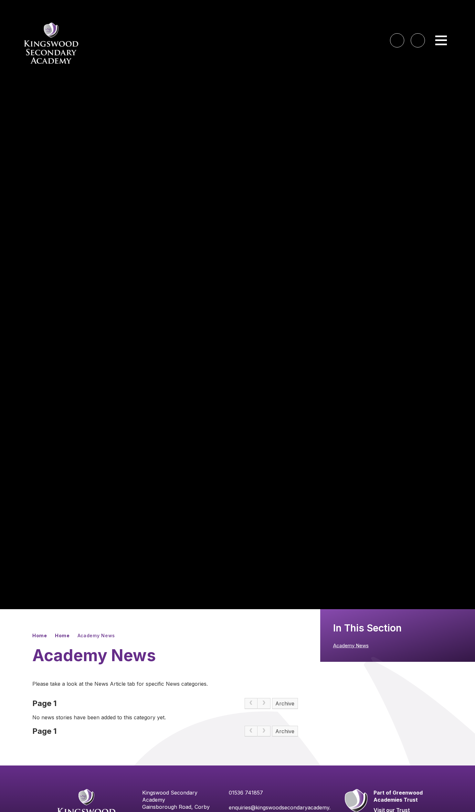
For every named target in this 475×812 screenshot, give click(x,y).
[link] (251, 703)
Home (39, 635)
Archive (284, 703)
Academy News (96, 635)
